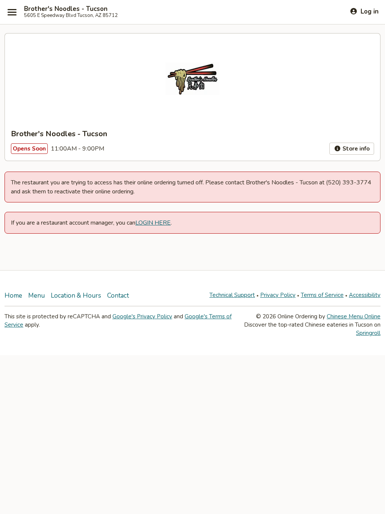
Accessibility (364, 295)
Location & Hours (76, 295)
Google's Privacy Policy (142, 316)
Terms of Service (322, 295)
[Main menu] (12, 12)
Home (13, 295)
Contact (118, 295)
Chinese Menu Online (353, 316)
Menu (36, 295)
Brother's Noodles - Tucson (66, 9)
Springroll (368, 333)
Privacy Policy (278, 295)
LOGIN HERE (153, 223)
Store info (355, 148)
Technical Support (232, 295)
